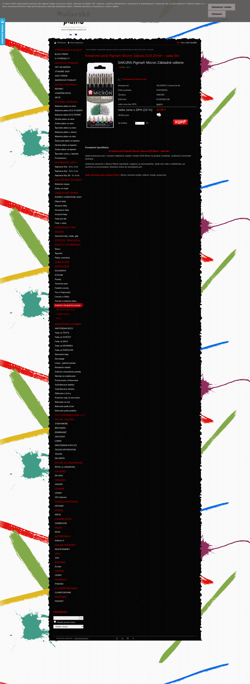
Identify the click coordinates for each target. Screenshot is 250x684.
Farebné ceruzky (62, 288)
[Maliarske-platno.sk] (76, 34)
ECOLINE (59, 275)
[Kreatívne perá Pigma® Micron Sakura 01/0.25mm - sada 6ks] (100, 102)
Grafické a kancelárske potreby (68, 372)
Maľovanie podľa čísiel (64, 406)
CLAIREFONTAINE (63, 592)
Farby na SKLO (61, 341)
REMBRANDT (61, 432)
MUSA (57, 532)
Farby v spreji (60, 223)
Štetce (57, 249)
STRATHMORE (61, 424)
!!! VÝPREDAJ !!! (62, 58)
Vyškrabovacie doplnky (64, 385)
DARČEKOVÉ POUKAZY (65, 80)
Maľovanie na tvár (62, 402)
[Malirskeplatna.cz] (71, 34)
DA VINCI (59, 476)
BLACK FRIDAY (61, 54)
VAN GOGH (60, 437)
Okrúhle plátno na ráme (64, 119)
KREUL (58, 515)
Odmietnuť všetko (221, 7)
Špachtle (58, 253)
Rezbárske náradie (62, 367)
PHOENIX (59, 584)
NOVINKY (59, 89)
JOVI (57, 558)
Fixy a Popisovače (62, 292)
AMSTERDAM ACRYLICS (66, 445)
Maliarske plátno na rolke (65, 136)
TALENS (58, 454)
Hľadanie (60, 612)
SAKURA (59, 484)
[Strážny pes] (158, 116)
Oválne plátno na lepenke (65, 149)
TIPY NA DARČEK (63, 67)
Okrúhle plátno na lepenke (66, 145)
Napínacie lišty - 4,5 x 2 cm (66, 167)
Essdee (58, 567)
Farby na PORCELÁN (64, 350)
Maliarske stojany (62, 184)
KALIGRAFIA (60, 271)
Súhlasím (217, 14)
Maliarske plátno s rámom (66, 132)
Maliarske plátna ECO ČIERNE (68, 115)
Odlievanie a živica (63, 393)
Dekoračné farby (62, 354)
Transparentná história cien (134, 79)
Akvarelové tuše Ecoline (65, 310)
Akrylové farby (61, 206)
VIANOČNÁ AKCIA (63, 93)
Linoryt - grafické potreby (65, 363)
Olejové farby (60, 201)
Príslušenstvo (60, 158)
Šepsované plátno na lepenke (67, 141)
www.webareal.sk (81, 638)
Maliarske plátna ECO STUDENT (69, 110)
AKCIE (58, 97)
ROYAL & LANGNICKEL (65, 467)
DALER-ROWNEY (62, 549)
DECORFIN (60, 458)
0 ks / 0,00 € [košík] (189, 43)
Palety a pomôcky (62, 258)
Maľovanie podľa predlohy (65, 411)
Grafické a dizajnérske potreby (67, 305)
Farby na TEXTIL (62, 333)
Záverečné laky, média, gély (66, 236)
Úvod (87, 49)
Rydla (58, 318)
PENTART (59, 601)
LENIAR (58, 493)
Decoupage (59, 359)
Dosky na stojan (61, 188)
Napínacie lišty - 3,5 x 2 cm (66, 171)
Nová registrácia (76, 43)
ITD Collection (61, 497)
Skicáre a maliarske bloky (66, 301)
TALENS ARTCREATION (65, 450)
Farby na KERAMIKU (64, 346)
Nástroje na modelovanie (65, 376)
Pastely (58, 279)
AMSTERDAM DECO (64, 328)
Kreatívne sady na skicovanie (67, 398)
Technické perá (61, 284)
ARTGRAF (59, 506)
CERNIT (58, 575)
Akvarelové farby (62, 210)
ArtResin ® (59, 541)
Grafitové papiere (63, 314)
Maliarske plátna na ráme (65, 106)
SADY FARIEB (61, 76)
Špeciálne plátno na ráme (65, 128)
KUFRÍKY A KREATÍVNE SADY (68, 197)
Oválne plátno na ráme (64, 123)
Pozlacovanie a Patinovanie (66, 380)
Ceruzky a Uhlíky (62, 297)
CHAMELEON (61, 523)
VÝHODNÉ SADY (62, 71)
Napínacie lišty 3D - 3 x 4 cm (67, 175)
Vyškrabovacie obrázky (65, 389)
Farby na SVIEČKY (63, 337)
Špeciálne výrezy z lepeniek (66, 154)
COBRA (58, 441)
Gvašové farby (61, 214)
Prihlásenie (61, 43)
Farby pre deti (60, 219)
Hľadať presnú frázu (66, 622)
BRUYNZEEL (60, 428)
